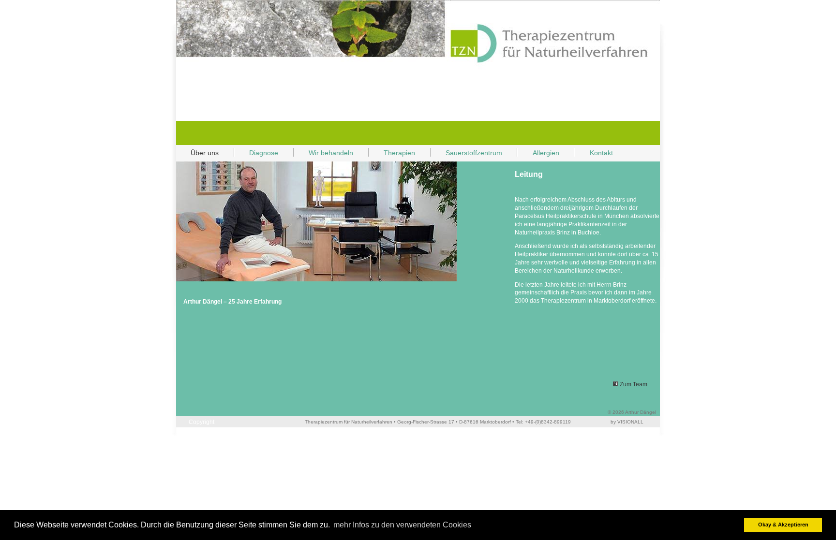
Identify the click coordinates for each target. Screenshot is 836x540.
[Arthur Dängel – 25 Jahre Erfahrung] (316, 281)
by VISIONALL (627, 421)
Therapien (392, 153)
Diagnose (263, 153)
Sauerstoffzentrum (474, 153)
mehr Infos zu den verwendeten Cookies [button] (402, 525)
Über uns (197, 153)
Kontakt (593, 153)
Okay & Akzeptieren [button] (783, 524)
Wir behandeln (323, 153)
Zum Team (633, 384)
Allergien (546, 153)
